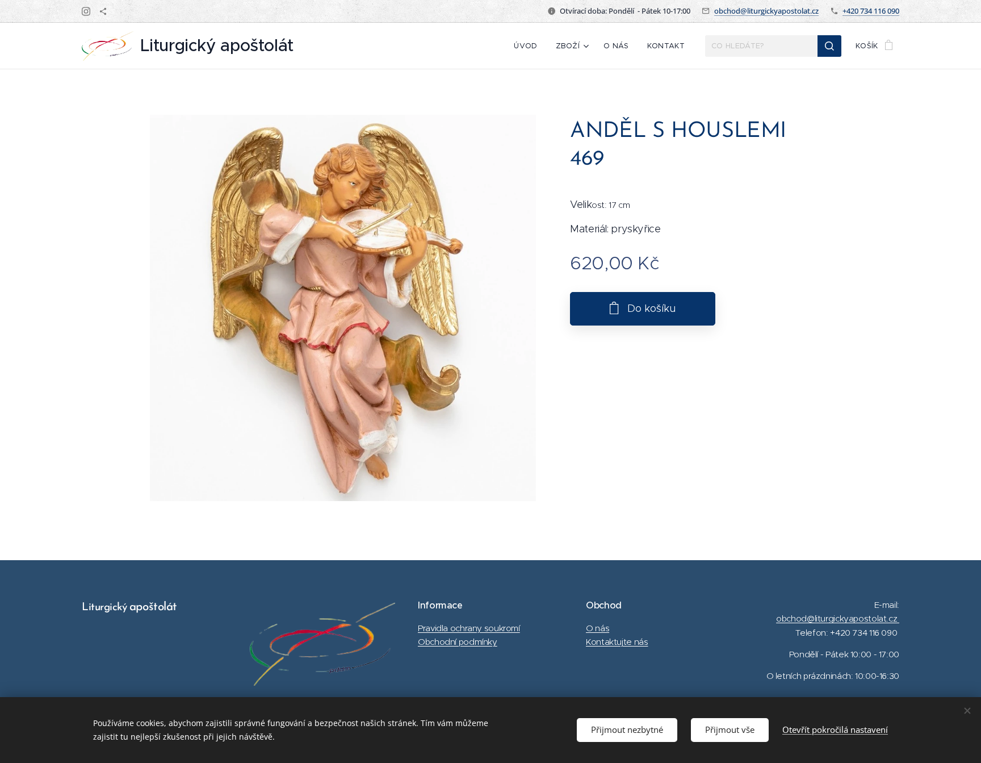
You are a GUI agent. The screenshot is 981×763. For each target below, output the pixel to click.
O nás (597, 628)
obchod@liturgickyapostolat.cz (766, 11)
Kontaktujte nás (617, 641)
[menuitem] (528, 46)
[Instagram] (86, 11)
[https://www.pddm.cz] (103, 11)
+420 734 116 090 (870, 11)
